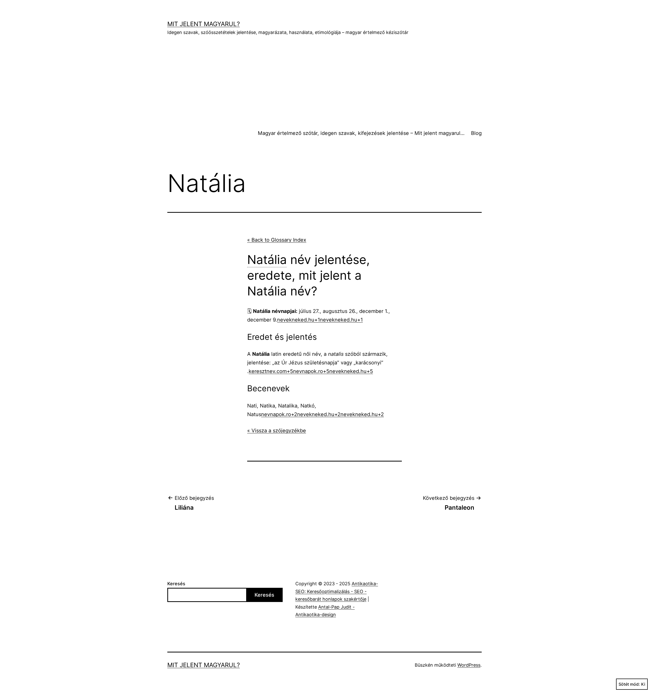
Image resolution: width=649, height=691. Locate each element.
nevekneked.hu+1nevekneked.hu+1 (320, 320)
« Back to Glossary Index (276, 240)
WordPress (468, 665)
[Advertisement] (324, 81)
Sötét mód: (629, 684)
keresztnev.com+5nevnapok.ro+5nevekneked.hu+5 (311, 371)
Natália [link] (267, 259)
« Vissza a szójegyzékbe (276, 431)
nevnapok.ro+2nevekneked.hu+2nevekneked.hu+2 (322, 414)
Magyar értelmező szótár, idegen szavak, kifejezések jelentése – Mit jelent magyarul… (361, 133)
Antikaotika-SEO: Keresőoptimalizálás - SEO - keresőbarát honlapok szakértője (336, 591)
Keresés (176, 583)
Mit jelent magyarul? (203, 24)
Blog (476, 133)
